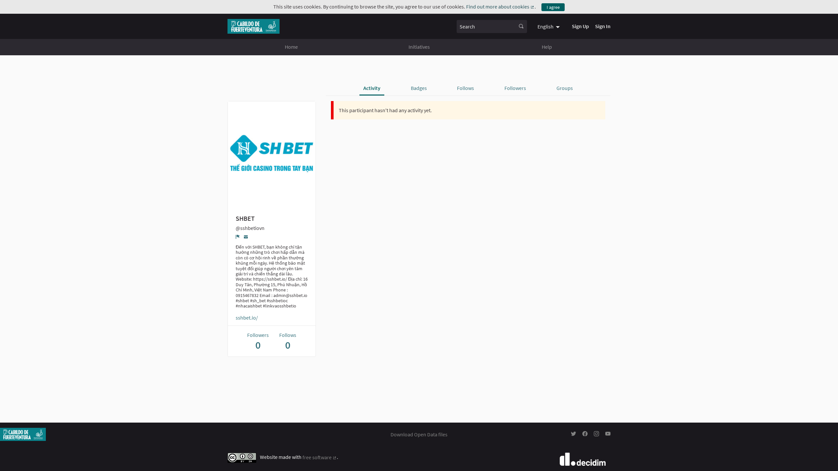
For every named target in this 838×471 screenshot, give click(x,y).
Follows (465, 88)
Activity (371, 88)
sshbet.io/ (247, 317)
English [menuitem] (545, 26)
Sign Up (580, 26)
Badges (419, 88)
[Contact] (246, 237)
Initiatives (419, 47)
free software (319, 457)
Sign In (602, 26)
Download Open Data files (419, 434)
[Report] (238, 237)
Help (547, 47)
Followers (515, 88)
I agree (553, 7)
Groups (564, 88)
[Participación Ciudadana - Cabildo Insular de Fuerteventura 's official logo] (254, 26)
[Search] (521, 26)
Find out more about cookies (500, 6)
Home (291, 47)
